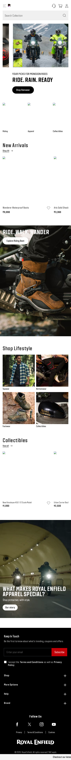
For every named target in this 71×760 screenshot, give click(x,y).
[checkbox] (5, 662)
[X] (29, 724)
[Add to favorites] (49, 208)
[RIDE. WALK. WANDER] (35, 280)
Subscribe (59, 652)
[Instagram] (42, 724)
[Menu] (5, 6)
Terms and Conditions (31, 662)
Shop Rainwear (13, 89)
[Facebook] (17, 724)
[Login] (66, 6)
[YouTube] (54, 724)
